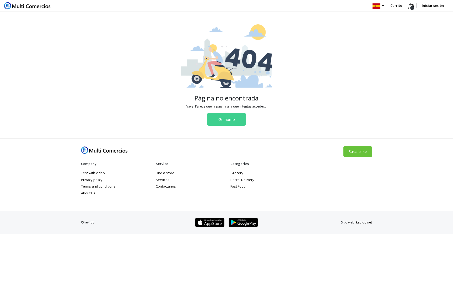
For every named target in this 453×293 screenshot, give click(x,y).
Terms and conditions (98, 186)
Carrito (396, 5)
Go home (226, 119)
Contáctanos (166, 186)
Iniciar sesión (433, 5)
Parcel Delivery (242, 179)
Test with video (93, 173)
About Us (88, 193)
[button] (378, 5)
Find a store (165, 173)
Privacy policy (92, 179)
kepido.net (364, 222)
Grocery (236, 173)
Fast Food (238, 186)
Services (162, 179)
